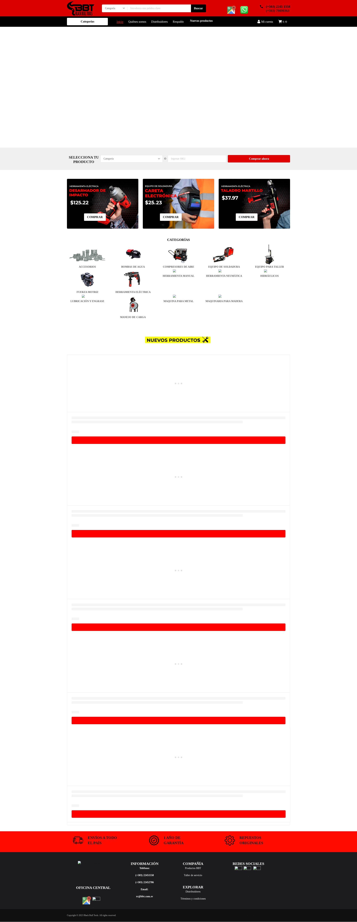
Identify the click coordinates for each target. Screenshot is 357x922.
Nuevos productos (201, 20)
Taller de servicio (193, 875)
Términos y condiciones (193, 898)
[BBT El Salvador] (80, 8)
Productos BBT (193, 868)
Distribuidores (193, 891)
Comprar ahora (259, 158)
